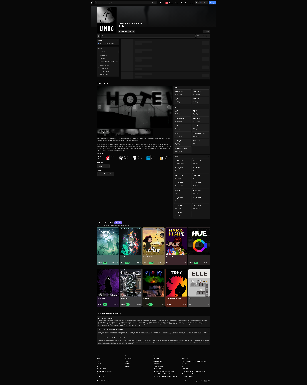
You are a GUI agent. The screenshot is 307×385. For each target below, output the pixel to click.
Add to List (124, 31)
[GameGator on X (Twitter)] (104, 380)
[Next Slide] (169, 107)
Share (207, 31)
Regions (100, 48)
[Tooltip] (115, 43)
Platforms (176, 107)
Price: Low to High (202, 36)
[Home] (92, 2)
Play (133, 31)
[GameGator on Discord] (197, 2)
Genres (176, 87)
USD (204, 3)
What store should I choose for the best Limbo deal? (111, 338)
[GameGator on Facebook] (100, 380)
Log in (213, 3)
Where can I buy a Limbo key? (106, 318)
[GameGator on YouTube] (102, 380)
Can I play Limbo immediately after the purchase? (110, 329)
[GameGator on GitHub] (109, 380)
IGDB (205, 381)
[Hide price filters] (98, 36)
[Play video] (134, 107)
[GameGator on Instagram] (97, 380)
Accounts (100, 40)
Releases (176, 156)
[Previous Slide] (99, 107)
